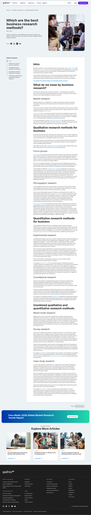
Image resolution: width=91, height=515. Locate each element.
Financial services (29, 484)
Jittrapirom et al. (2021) (53, 169)
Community (49, 481)
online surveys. (47, 111)
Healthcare (27, 481)
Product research (29, 497)
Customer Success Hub (52, 484)
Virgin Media (43, 353)
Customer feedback (38, 113)
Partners (70, 494)
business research (43, 231)
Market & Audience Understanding (11, 502)
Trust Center (71, 496)
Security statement (28, 511)
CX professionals (28, 493)
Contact (70, 484)
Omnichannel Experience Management (12, 495)
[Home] (7, 3)
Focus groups (36, 154)
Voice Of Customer (7, 493)
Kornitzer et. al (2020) (45, 263)
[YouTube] (15, 506)
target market (71, 68)
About (70, 481)
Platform (71, 486)
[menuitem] (15, 3)
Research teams (28, 495)
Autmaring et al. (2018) (39, 203)
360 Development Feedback (9, 500)
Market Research (79, 406)
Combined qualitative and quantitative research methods (15, 77)
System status (50, 492)
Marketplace (71, 490)
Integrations (71, 492)
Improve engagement (8, 484)
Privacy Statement (7, 511)
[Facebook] (6, 506)
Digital (26, 500)
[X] (9, 506)
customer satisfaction (55, 120)
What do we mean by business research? (14, 64)
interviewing (59, 193)
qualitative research (52, 146)
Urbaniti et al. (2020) (45, 389)
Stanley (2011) (56, 296)
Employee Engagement (8, 497)
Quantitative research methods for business (14, 72)
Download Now (73, 416)
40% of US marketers (44, 69)
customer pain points (56, 356)
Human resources (29, 502)
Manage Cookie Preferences (40, 511)
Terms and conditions (17, 511)
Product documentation (52, 486)
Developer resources (51, 488)
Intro (10, 61)
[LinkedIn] (12, 506)
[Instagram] (3, 506)
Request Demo (83, 3)
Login (75, 3)
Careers (70, 488)
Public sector (28, 486)
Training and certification (52, 490)
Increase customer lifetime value (10, 481)
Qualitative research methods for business (14, 68)
